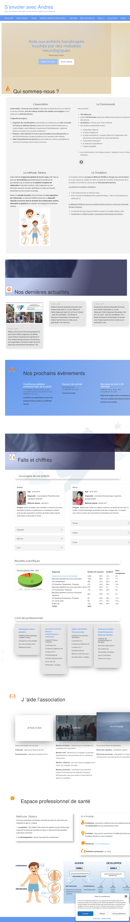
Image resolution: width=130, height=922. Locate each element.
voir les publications (102, 844)
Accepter (85, 913)
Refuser (102, 913)
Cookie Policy (96, 918)
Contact (123, 18)
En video (67, 62)
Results (34, 18)
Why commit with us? (87, 18)
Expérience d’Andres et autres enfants (52, 18)
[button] (126, 896)
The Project (73, 18)
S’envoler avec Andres (29, 6)
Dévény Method (21, 18)
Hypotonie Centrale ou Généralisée (64, 576)
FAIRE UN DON (48, 62)
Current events (112, 18)
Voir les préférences (119, 913)
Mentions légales (106, 918)
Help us (100, 18)
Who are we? (9, 18)
